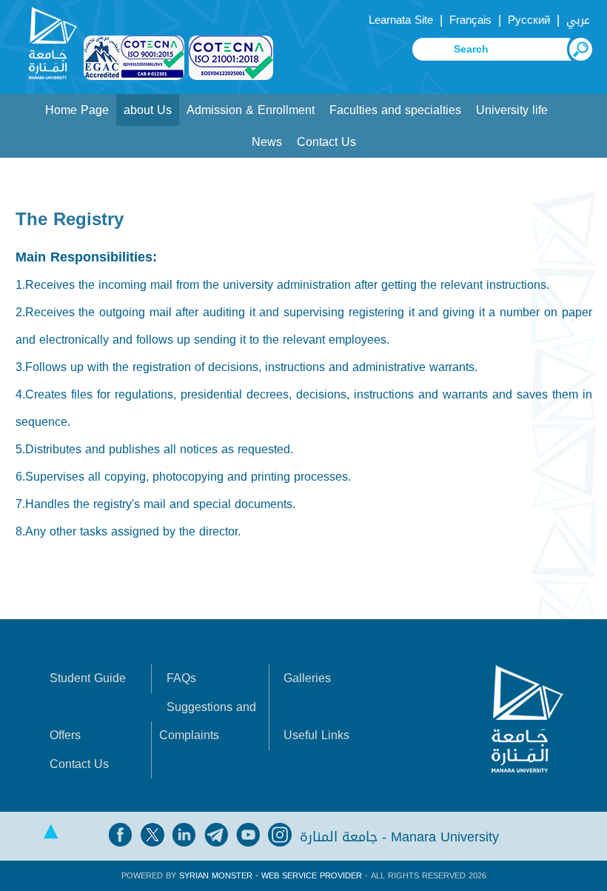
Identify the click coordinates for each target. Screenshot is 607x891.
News (267, 141)
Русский (529, 20)
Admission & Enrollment (251, 110)
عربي (578, 20)
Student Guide (88, 678)
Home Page (77, 110)
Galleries (307, 678)
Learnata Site (401, 20)
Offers (65, 735)
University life (512, 110)
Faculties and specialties (395, 110)
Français (470, 20)
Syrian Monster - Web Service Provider (270, 876)
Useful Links (316, 735)
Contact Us (326, 141)
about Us (148, 110)
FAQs (181, 678)
